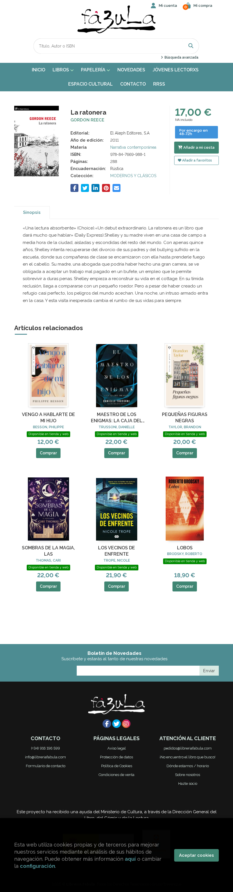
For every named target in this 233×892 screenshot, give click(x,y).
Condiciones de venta (116, 775)
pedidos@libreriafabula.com (188, 748)
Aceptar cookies (196, 855)
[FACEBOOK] (107, 723)
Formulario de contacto (45, 766)
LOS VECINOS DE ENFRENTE (116, 551)
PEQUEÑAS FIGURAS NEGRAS (184, 417)
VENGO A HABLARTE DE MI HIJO (48, 417)
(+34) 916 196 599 (45, 748)
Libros (61, 70)
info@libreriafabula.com (45, 757)
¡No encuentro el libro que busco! (187, 757)
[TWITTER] (116, 723)
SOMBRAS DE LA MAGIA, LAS (48, 551)
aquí (130, 859)
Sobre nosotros (187, 775)
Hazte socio (187, 783)
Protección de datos (116, 757)
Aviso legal (116, 748)
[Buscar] (191, 46)
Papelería (94, 70)
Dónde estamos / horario (188, 766)
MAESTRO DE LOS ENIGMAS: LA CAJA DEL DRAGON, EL (116, 418)
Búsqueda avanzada (181, 57)
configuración (37, 866)
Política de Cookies (116, 766)
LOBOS (185, 547)
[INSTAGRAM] (126, 723)
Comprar (48, 453)
